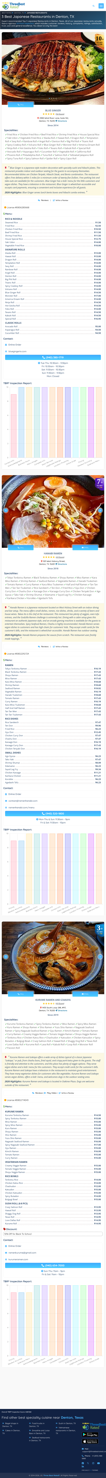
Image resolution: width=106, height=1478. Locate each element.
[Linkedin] (83, 1466)
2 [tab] (51, 98)
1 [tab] (49, 98)
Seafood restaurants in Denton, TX (39, 1439)
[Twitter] (88, 1463)
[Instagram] (93, 1463)
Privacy (86, 1470)
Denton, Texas (72, 1417)
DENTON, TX (19, 13)
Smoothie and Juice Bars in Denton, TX (39, 1432)
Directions (62, 121)
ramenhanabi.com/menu (22, 807)
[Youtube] (98, 1463)
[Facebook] (83, 1463)
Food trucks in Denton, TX (36, 1424)
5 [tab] (57, 987)
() (59, 114)
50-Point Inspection (25, 23)
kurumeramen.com (18, 1259)
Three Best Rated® (51, 1475)
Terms (95, 1470)
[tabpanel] (53, 68)
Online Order (14, 344)
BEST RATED (7, 13)
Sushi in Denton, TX (67, 1423)
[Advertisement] (53, 1389)
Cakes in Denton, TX (11, 1432)
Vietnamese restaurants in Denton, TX (65, 1430)
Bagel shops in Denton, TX (10, 1424)
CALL (21, 105)
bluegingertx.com (17, 351)
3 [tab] (53, 98)
